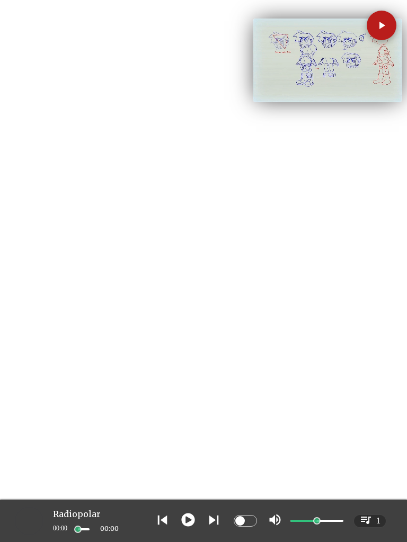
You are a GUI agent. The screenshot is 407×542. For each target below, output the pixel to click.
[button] (381, 25)
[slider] (78, 529)
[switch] (245, 521)
